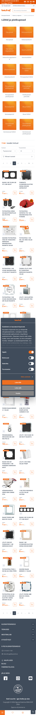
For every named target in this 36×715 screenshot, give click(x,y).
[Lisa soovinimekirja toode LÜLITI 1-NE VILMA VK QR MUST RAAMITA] (21, 431)
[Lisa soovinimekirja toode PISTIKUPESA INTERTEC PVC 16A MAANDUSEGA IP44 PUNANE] (21, 207)
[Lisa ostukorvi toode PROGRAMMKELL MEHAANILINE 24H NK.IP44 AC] (15, 443)
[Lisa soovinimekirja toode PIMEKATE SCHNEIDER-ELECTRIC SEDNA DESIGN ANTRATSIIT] (21, 178)
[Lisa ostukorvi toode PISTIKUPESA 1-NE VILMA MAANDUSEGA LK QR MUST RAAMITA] (15, 279)
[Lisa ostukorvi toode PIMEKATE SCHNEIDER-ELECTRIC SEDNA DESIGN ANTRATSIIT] (32, 193)
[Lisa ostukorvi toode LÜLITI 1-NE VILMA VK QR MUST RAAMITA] (32, 443)
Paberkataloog (7, 667)
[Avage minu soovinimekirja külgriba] (12, 712)
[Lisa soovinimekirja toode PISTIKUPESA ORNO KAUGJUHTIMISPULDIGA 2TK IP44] (3, 207)
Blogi (3, 664)
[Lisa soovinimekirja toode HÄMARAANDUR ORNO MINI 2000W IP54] (3, 487)
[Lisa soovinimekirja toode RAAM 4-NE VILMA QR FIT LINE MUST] (21, 513)
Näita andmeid (25, 377)
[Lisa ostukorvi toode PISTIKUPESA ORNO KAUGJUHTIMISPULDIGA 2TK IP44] (15, 219)
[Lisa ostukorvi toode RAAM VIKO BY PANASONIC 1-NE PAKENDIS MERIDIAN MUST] (15, 472)
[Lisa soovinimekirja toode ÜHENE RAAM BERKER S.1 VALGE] (3, 404)
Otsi (33, 10)
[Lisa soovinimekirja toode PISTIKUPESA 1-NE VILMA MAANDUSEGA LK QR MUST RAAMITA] (3, 264)
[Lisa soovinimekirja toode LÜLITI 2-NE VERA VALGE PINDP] (21, 458)
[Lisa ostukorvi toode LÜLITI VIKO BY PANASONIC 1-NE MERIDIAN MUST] (15, 551)
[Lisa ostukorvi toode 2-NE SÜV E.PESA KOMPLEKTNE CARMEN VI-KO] (32, 417)
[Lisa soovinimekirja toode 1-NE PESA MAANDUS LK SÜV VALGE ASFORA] (21, 487)
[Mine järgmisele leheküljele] (33, 163)
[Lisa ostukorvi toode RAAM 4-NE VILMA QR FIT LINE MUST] (32, 524)
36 (29, 163)
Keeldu (18, 393)
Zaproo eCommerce (18, 707)
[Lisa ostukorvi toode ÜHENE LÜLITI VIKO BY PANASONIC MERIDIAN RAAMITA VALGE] (32, 279)
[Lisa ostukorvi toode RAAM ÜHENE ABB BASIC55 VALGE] (15, 524)
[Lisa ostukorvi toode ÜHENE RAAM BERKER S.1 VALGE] (15, 417)
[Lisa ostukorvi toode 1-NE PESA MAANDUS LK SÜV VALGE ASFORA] (32, 499)
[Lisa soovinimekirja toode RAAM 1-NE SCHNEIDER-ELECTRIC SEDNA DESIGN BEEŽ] (21, 538)
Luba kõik (18, 382)
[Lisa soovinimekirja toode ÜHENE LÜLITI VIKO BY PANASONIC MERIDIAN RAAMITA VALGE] (21, 264)
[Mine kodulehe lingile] (6, 10)
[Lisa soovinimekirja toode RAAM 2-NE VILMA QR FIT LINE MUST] (3, 178)
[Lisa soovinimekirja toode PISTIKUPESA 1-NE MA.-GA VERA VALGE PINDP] (21, 234)
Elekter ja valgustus (17, 15)
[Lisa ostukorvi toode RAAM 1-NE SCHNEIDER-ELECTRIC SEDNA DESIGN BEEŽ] (32, 551)
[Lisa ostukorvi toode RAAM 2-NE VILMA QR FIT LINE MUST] (15, 193)
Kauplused (7, 6)
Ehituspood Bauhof (5, 15)
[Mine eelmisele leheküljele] (3, 163)
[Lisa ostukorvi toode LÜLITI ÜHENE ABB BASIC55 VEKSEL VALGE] (32, 604)
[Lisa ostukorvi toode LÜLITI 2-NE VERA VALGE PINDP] (32, 472)
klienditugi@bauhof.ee (11, 654)
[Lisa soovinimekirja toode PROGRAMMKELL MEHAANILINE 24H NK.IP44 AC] (3, 431)
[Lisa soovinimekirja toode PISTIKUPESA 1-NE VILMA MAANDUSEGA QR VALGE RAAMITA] (3, 293)
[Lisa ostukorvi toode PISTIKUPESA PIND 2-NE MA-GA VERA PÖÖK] (15, 576)
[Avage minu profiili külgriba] (22, 712)
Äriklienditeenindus (19, 6)
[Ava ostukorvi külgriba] (33, 711)
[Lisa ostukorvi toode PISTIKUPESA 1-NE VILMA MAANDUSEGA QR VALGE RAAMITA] (15, 306)
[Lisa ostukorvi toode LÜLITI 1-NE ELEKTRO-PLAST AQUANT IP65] (32, 306)
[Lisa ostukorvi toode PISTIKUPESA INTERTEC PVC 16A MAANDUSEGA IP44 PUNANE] (32, 219)
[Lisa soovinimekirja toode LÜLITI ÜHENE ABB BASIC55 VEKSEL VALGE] (21, 590)
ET (34, 6)
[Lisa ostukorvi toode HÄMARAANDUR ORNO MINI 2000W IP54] (15, 499)
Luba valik (18, 388)
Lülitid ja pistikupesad (29, 15)
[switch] (31, 357)
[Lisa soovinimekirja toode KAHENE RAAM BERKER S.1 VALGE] (21, 565)
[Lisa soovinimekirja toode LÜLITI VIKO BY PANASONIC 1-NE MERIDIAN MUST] (3, 538)
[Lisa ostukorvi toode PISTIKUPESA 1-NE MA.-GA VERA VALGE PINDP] (32, 250)
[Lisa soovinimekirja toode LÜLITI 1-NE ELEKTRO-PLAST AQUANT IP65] (21, 293)
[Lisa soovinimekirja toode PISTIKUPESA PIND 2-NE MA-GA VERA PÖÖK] (3, 565)
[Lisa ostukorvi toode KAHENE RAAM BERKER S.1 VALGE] (32, 576)
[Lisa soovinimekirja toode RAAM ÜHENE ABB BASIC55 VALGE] (3, 513)
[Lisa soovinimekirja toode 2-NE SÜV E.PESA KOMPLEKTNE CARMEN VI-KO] (21, 404)
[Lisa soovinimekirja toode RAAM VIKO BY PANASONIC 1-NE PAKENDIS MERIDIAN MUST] (3, 458)
